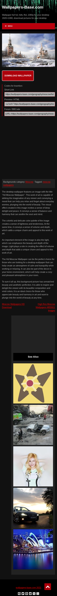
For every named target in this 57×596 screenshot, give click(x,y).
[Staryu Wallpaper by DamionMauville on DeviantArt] (33, 383)
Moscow (29, 182)
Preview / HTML (11, 99)
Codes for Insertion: (13, 86)
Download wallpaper (18, 76)
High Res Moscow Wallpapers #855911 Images (45, 307)
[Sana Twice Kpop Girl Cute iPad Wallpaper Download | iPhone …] (33, 466)
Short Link (9, 90)
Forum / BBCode (12, 109)
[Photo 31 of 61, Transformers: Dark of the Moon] (33, 425)
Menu (10, 26)
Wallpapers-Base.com (22, 7)
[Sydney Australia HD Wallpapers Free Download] (33, 549)
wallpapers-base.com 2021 (28, 588)
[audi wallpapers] (33, 508)
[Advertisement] (28, 148)
